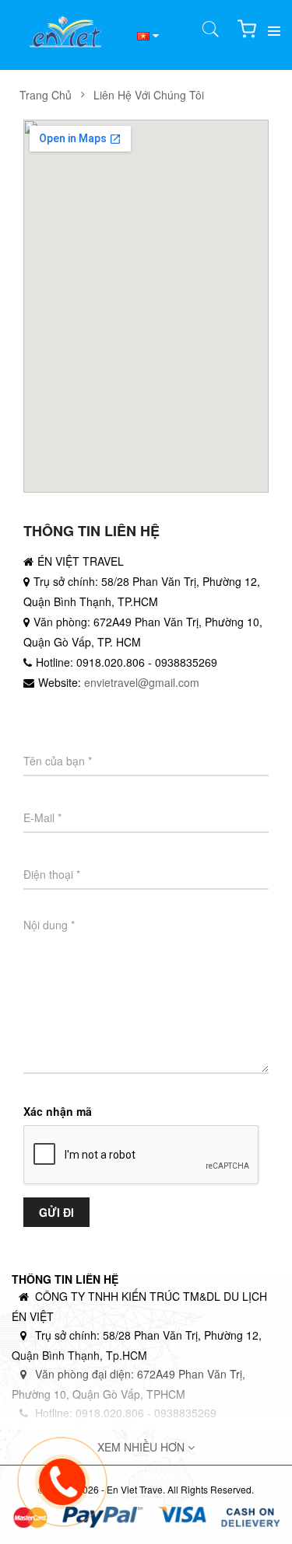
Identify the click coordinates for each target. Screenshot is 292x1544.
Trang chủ (45, 94)
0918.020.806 (110, 662)
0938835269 (186, 662)
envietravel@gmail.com (141, 682)
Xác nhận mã (57, 1111)
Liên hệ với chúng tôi (148, 94)
